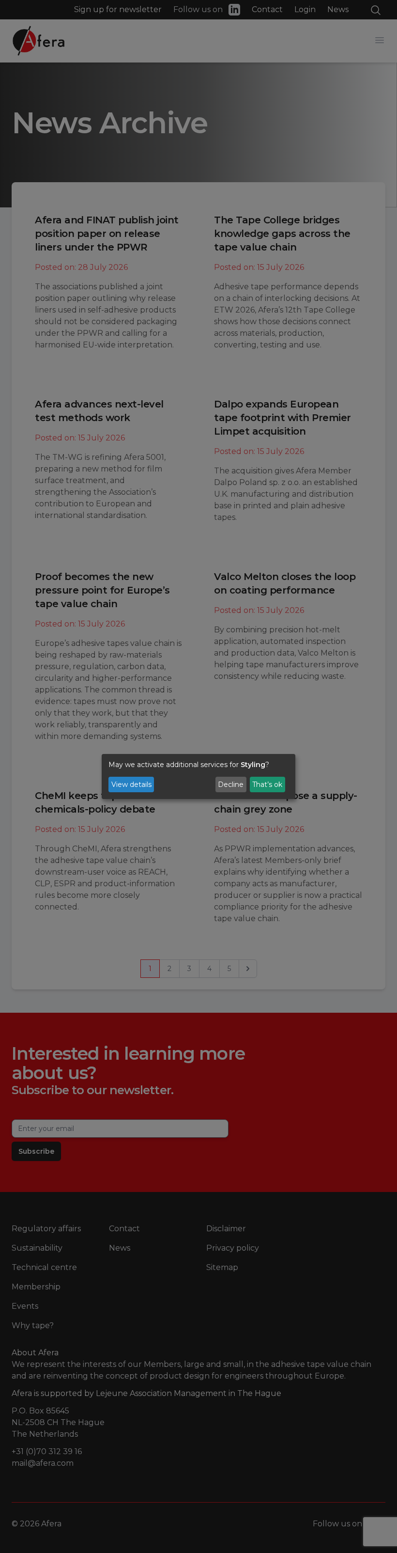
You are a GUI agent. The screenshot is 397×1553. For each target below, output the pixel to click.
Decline (231, 784)
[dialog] (198, 777)
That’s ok (267, 784)
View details (131, 784)
